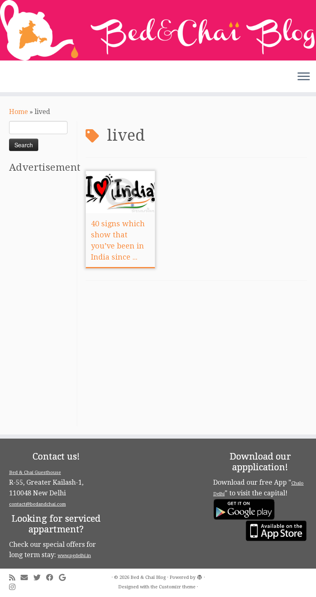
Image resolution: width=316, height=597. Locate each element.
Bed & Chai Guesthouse (35, 472)
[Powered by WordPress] (199, 576)
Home (18, 112)
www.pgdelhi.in (74, 555)
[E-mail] (27, 578)
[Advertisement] (42, 302)
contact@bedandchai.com (37, 504)
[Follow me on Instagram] (15, 587)
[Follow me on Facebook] (52, 578)
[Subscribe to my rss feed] (15, 578)
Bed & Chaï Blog (148, 577)
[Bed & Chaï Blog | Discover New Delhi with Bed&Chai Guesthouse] (158, 30)
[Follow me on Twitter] (39, 578)
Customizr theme (177, 587)
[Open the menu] (303, 77)
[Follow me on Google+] (65, 578)
